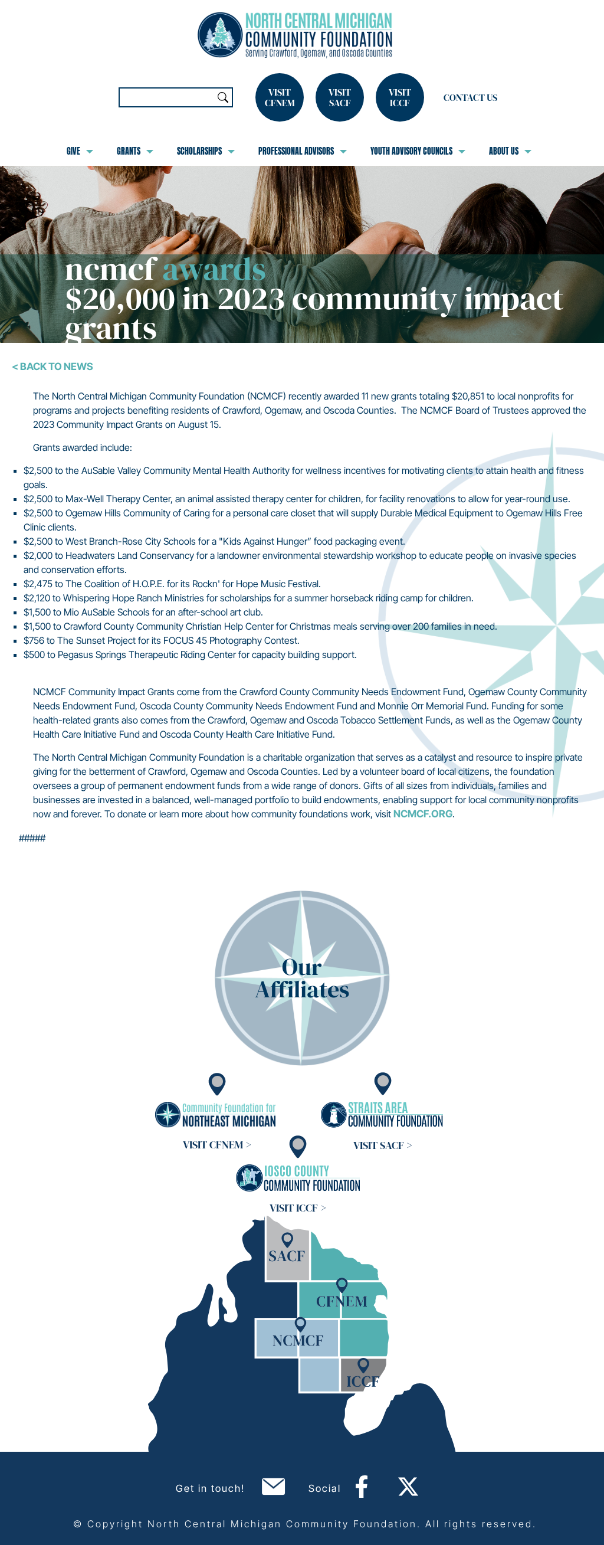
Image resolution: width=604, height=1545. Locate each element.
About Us (503, 151)
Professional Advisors (296, 151)
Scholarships (199, 151)
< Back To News (52, 366)
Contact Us (470, 97)
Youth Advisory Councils (411, 151)
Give (73, 151)
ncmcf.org (422, 814)
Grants (128, 151)
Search (223, 97)
